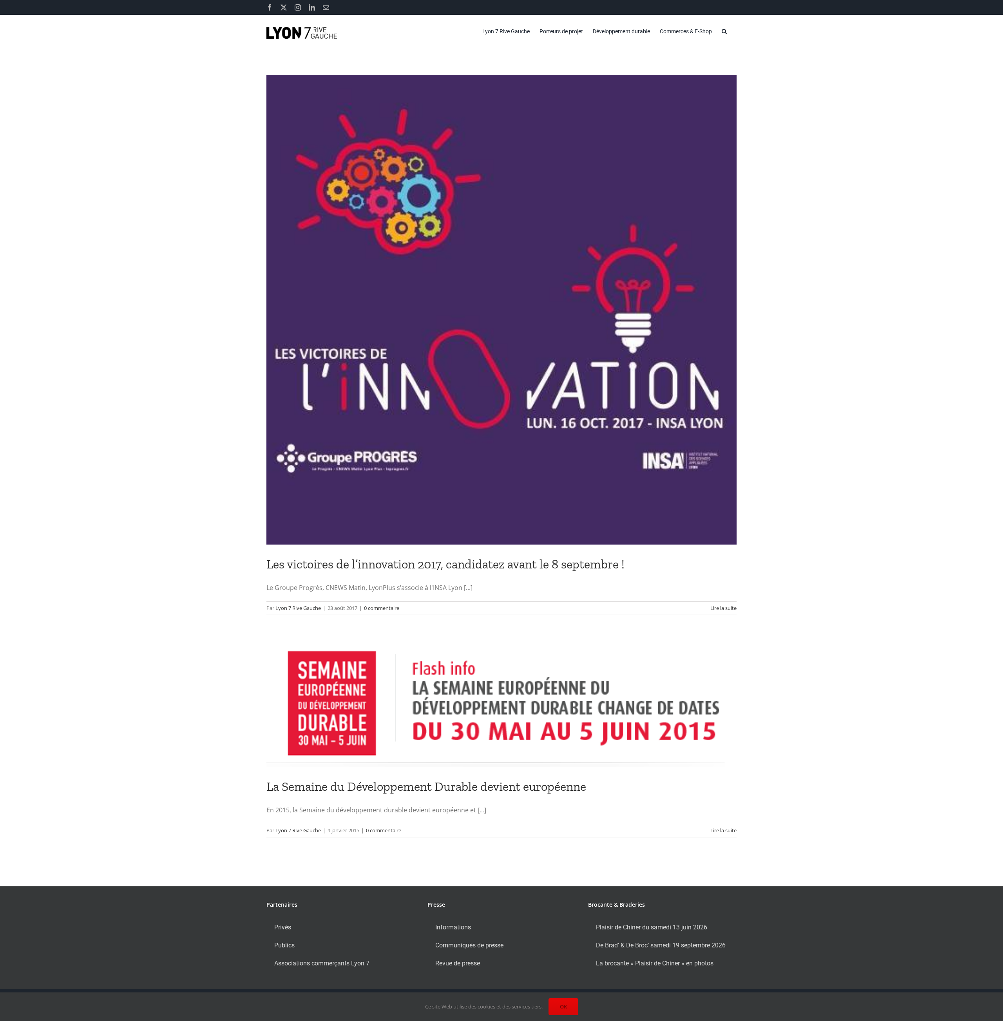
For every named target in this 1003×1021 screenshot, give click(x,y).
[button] (724, 31)
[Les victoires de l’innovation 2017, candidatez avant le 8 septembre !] (501, 310)
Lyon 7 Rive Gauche (298, 608)
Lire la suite (723, 608)
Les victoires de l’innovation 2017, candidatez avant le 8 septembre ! (445, 564)
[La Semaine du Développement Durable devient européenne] (501, 703)
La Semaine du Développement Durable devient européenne (426, 786)
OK (563, 1006)
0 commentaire (381, 608)
